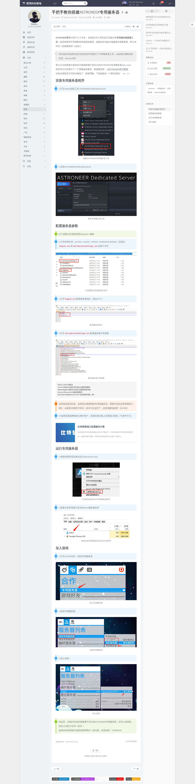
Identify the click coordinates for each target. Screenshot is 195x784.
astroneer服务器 (160, 92)
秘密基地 (34, 137)
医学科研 (34, 156)
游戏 (34, 109)
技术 (34, 123)
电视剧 (34, 104)
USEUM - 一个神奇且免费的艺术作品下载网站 (164, 40)
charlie (57, 17)
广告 (34, 132)
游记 (34, 86)
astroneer (151, 88)
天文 (34, 146)
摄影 (34, 77)
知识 (34, 128)
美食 (34, 90)
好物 (34, 114)
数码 (34, 100)
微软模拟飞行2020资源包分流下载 (160, 17)
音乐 (34, 142)
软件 (34, 118)
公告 (34, 67)
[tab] (152, 11)
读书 (34, 72)
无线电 (34, 151)
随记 (34, 81)
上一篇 (56, 769)
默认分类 (34, 63)
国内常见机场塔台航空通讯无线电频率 (161, 32)
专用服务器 (161, 88)
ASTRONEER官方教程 (118, 69)
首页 (58, 26)
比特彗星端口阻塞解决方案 (157, 25)
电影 (34, 95)
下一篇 (136, 769)
